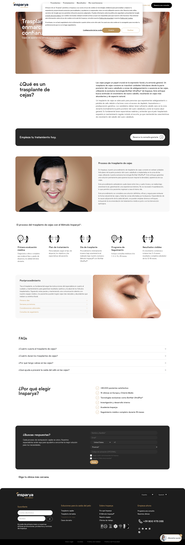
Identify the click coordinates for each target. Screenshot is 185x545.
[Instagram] (139, 528)
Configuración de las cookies (93, 30)
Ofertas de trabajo (106, 520)
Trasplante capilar (67, 511)
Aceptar (111, 30)
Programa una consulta (146, 511)
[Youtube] (146, 528)
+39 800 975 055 (153, 521)
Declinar (131, 30)
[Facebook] (142, 528)
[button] (181, 535)
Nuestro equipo (105, 517)
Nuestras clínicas (144, 514)
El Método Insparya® (106, 514)
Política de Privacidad (112, 542)
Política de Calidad (93, 542)
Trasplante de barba (68, 514)
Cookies (80, 542)
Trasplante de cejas (68, 517)
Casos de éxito (66, 520)
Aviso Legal (69, 542)
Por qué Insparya (105, 511)
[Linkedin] (149, 528)
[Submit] (49, 519)
